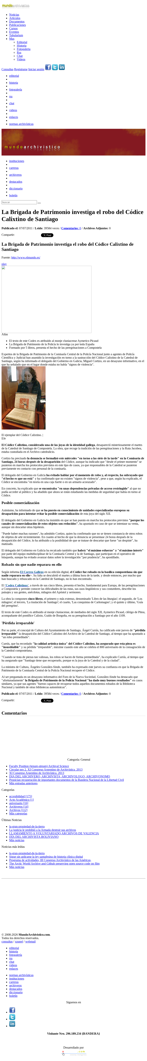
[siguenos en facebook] (48, 69)
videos (13, 110)
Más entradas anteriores (23, 783)
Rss (19, 52)
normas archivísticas (21, 124)
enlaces (13, 117)
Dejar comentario (12, 705)
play (4, 264)
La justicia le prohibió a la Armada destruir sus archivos (42, 830)
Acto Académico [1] (21, 799)
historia (13, 82)
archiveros (15, 174)
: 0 (71, 228)
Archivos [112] (18, 810)
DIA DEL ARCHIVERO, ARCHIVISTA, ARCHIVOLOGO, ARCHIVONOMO (59, 776)
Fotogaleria (23, 49)
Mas (11, 38)
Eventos (14, 31)
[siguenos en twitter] (55, 69)
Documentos (16, 21)
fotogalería (15, 89)
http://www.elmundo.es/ (25, 257)
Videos (21, 59)
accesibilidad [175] (20, 796)
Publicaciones (17, 25)
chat (11, 103)
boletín (13, 195)
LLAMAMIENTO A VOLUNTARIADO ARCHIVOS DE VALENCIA (54, 833)
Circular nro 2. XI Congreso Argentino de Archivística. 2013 (45, 769)
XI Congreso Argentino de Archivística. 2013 (36, 773)
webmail (30, 941)
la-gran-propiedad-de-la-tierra (27, 826)
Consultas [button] (7, 69)
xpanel (19, 941)
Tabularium (16, 35)
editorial (14, 75)
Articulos (14, 18)
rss (10, 96)
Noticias (14, 14)
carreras (14, 167)
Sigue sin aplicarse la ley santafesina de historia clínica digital (46, 856)
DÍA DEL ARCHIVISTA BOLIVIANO (34, 836)
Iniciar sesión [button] (36, 69)
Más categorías (18, 813)
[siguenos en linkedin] (62, 69)
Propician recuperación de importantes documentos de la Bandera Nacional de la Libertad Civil (66, 779)
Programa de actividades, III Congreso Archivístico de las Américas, (50, 860)
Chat (20, 56)
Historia (21, 45)
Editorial (22, 42)
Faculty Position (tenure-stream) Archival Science (39, 766)
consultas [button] (7, 941)
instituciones (16, 161)
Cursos (13, 28)
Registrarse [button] (21, 69)
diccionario (16, 188)
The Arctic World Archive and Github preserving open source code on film (54, 863)
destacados (15, 181)
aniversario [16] (18, 803)
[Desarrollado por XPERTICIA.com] (73, 1056)
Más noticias (16, 840)
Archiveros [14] (18, 806)
